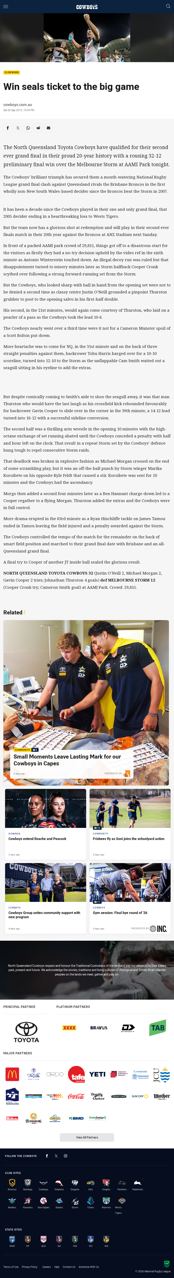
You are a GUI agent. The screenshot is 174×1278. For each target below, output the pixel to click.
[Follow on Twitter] (56, 1156)
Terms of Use (10, 1266)
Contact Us (69, 1266)
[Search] (168, 6)
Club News (12, 72)
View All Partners (87, 1137)
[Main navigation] (5, 6)
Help (56, 1266)
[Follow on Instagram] (65, 1156)
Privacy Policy (29, 1266)
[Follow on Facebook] (47, 1156)
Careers (46, 1266)
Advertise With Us (89, 1266)
